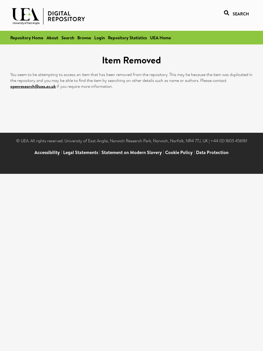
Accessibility (47, 152)
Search (67, 38)
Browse (84, 38)
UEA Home (160, 38)
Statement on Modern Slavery (131, 152)
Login (99, 38)
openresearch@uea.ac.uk (33, 86)
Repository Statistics (127, 38)
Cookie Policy (179, 152)
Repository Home (26, 38)
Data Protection (212, 152)
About (52, 38)
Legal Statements (80, 152)
